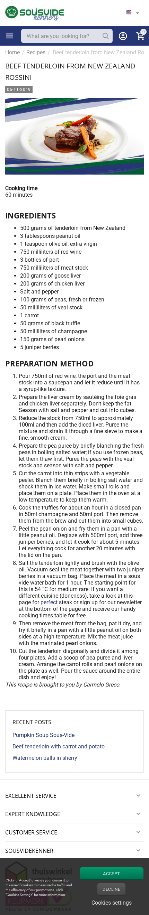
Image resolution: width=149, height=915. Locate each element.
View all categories (10, 36)
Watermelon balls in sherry (44, 758)
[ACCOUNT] (123, 36)
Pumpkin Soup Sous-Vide (43, 735)
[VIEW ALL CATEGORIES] (9, 36)
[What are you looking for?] (106, 36)
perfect (50, 602)
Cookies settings (111, 902)
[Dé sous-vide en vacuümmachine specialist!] (34, 13)
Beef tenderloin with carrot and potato (58, 746)
